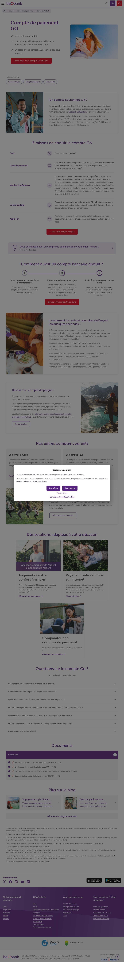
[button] (70, 488)
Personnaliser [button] (62, 493)
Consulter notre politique (62, 497)
